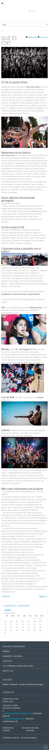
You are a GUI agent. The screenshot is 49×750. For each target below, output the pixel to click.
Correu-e (43, 37)
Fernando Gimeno (29, 737)
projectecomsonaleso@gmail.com (18, 713)
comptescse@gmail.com (13, 718)
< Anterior (5, 596)
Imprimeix (32, 37)
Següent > (43, 596)
